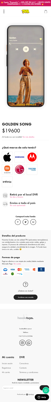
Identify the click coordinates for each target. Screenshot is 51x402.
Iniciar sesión (7, 363)
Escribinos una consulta (25, 297)
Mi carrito (6, 372)
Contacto (23, 367)
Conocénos (24, 363)
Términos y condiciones (28, 372)
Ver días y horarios (16, 197)
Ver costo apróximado (17, 205)
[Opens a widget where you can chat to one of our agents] (42, 397)
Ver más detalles (28, 137)
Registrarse (6, 367)
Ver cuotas (17, 263)
